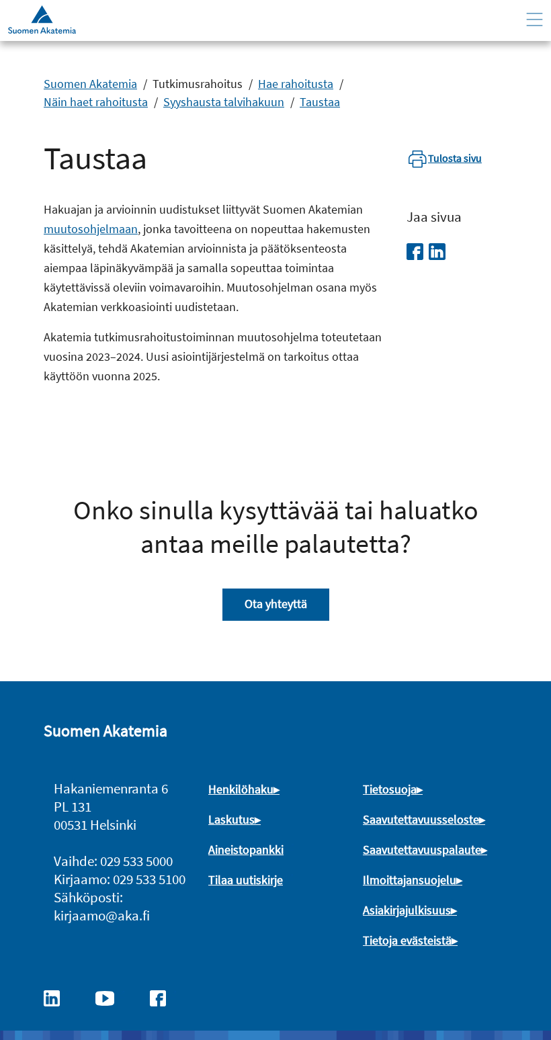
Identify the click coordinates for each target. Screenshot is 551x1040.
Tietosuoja (390, 789)
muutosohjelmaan (91, 228)
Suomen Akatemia (90, 83)
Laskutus (231, 819)
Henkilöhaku (240, 789)
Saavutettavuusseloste (421, 819)
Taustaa (320, 102)
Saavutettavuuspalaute (422, 849)
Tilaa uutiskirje (245, 879)
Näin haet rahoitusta (96, 102)
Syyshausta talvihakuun (223, 102)
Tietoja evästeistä (407, 940)
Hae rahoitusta (295, 83)
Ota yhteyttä (276, 603)
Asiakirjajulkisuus (407, 910)
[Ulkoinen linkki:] (58, 997)
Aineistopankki (246, 849)
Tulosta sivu (455, 158)
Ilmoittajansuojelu (409, 879)
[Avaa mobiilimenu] (534, 20)
